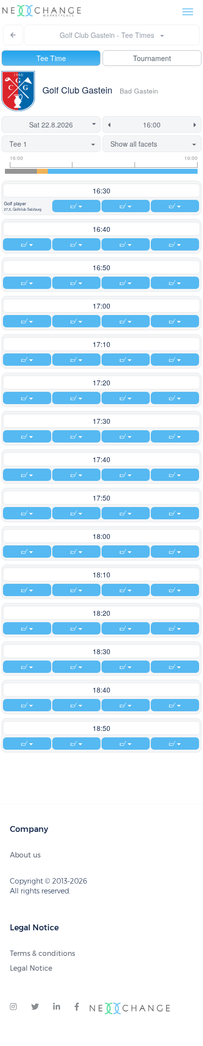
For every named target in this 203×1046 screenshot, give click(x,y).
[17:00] (74, 171)
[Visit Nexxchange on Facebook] (76, 1007)
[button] (27, 206)
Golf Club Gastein (77, 89)
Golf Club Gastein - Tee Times (110, 35)
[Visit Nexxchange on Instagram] (13, 1007)
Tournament (152, 58)
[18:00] (139, 171)
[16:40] (53, 171)
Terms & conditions (42, 953)
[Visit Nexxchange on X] (35, 1007)
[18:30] (171, 171)
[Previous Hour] (107, 124)
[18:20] (160, 171)
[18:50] (192, 171)
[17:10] (85, 171)
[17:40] (117, 171)
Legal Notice (31, 968)
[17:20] (96, 171)
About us (25, 855)
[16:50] (64, 171)
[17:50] (128, 171)
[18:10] (149, 171)
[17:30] (107, 171)
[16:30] (42, 171)
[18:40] (181, 171)
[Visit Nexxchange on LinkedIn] (56, 1007)
